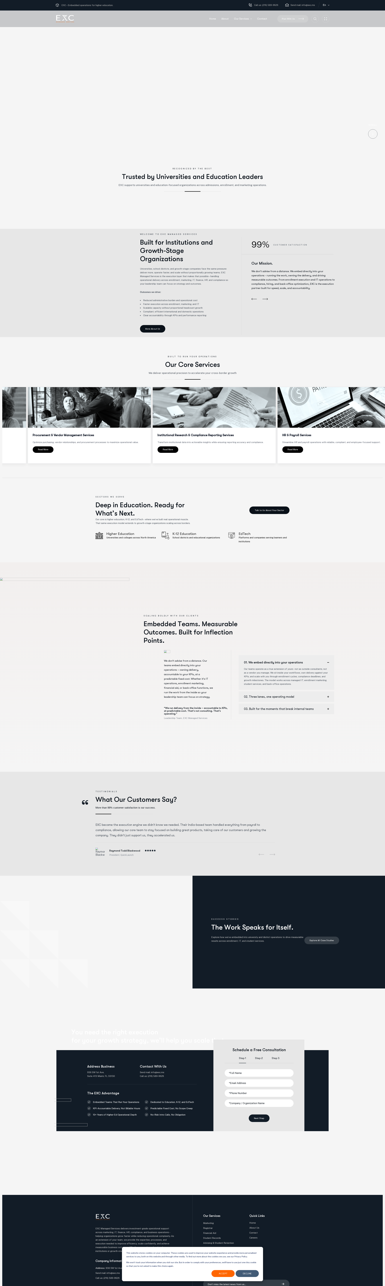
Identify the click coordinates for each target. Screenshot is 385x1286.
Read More (94, 449)
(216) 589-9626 (270, 5)
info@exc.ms (308, 5)
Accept (223, 1273)
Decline (247, 1273)
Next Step (259, 1118)
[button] (254, 299)
